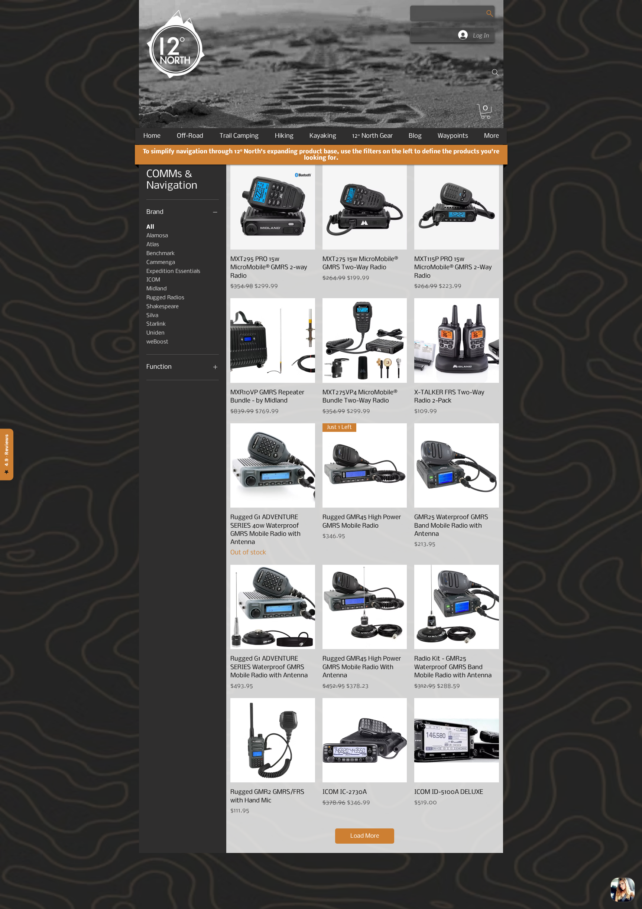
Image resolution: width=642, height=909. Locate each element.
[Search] (495, 72)
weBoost (157, 342)
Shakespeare (162, 307)
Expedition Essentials (173, 271)
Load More (364, 836)
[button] (486, 111)
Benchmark (160, 254)
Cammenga (160, 262)
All (150, 227)
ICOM (153, 280)
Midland (156, 289)
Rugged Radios (165, 298)
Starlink (156, 324)
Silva (152, 316)
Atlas (152, 245)
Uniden (155, 333)
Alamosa (157, 236)
